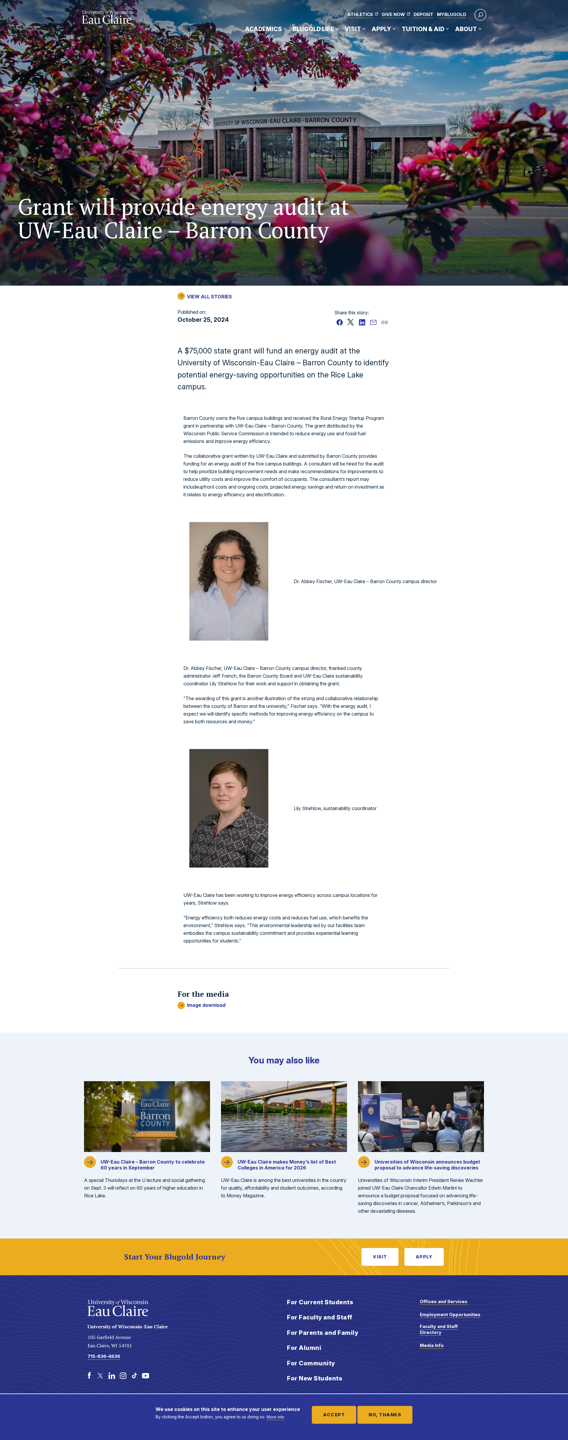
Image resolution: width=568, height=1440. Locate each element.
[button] (480, 15)
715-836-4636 (104, 1356)
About (466, 29)
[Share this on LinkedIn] (362, 322)
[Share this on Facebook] (339, 322)
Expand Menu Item (284, 28)
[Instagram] (123, 1375)
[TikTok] (134, 1375)
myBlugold (451, 14)
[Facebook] (89, 1375)
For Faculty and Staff (319, 1317)
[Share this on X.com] (351, 322)
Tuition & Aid (423, 29)
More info (275, 1417)
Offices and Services (443, 1301)
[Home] (107, 17)
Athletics (360, 14)
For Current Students (320, 1302)
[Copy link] (384, 322)
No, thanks (385, 1414)
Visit (353, 29)
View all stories (209, 297)
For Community (311, 1363)
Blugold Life (313, 29)
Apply (381, 29)
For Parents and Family (322, 1332)
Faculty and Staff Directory (439, 1329)
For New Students (314, 1378)
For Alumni (304, 1347)
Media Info (432, 1345)
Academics (263, 29)
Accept (334, 1414)
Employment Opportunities (450, 1314)
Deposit (423, 14)
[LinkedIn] (111, 1375)
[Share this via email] (373, 322)
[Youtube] (145, 1375)
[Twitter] (100, 1375)
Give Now (393, 14)
